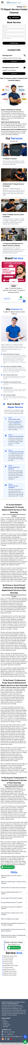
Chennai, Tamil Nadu (9, 1032)
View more (14, 61)
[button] (2, 2)
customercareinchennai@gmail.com (13, 1036)
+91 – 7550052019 (8, 1034)
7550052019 (16, 423)
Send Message (14, 43)
